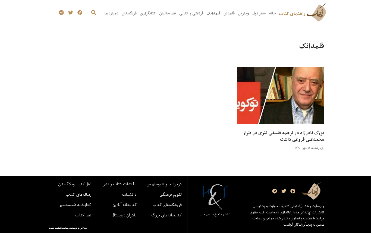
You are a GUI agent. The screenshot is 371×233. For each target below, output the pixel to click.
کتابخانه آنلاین (125, 204)
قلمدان (229, 13)
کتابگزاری (148, 13)
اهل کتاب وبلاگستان (74, 184)
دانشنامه (129, 194)
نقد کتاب (83, 215)
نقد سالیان (167, 13)
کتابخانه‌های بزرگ (166, 215)
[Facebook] (80, 13)
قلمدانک (213, 13)
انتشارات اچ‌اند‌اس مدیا (215, 214)
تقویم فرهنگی (170, 194)
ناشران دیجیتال (124, 215)
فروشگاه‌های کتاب (167, 204)
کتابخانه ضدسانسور (75, 204)
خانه (272, 13)
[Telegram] (61, 13)
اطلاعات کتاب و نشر (120, 184)
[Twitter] (71, 13)
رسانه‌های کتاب (78, 194)
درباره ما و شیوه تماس (164, 184)
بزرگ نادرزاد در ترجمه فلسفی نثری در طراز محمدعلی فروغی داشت (283, 136)
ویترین (243, 13)
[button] (93, 12)
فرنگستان (129, 13)
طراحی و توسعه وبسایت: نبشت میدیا (68, 228)
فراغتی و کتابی (191, 13)
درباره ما (111, 13)
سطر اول (259, 13)
